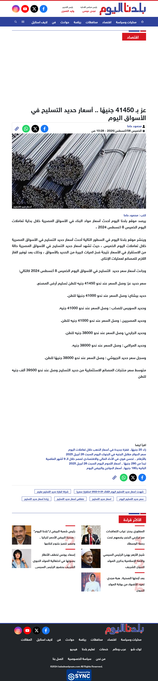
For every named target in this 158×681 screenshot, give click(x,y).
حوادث (65, 21)
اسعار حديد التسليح (101, 499)
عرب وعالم (119, 648)
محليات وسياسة (126, 21)
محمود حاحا (134, 125)
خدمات (103, 648)
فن (54, 21)
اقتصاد (106, 21)
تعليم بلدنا (88, 648)
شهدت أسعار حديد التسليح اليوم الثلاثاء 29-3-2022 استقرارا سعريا (110, 491)
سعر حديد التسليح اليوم (131, 499)
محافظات (92, 21)
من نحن (100, 658)
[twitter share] (35, 129)
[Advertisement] (79, 72)
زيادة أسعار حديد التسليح (36, 499)
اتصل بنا (58, 658)
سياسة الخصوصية (79, 658)
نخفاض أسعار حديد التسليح (70, 499)
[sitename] (124, 629)
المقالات (26, 639)
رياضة (77, 21)
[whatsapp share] (26, 129)
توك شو (136, 648)
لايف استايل (39, 21)
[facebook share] (44, 129)
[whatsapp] (17, 129)
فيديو (73, 648)
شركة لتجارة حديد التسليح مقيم (52, 491)
